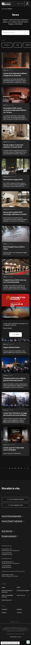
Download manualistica (23, 590)
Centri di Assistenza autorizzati (7, 591)
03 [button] (15, 468)
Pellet (18, 587)
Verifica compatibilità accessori (7, 596)
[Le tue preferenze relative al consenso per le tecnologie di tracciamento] (28, 642)
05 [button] (21, 468)
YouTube (19, 612)
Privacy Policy (10, 634)
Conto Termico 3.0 (7, 600)
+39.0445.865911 (6, 565)
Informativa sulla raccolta (10, 643)
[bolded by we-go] (15, 637)
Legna (3, 587)
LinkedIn (4, 612)
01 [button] (9, 468)
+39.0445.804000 (7, 553)
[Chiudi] (27, 309)
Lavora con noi (21, 595)
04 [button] (18, 468)
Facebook (4, 609)
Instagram (19, 609)
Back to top (14, 622)
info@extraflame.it (6, 567)
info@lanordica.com (7, 554)
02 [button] (12, 468)
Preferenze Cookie (19, 634)
